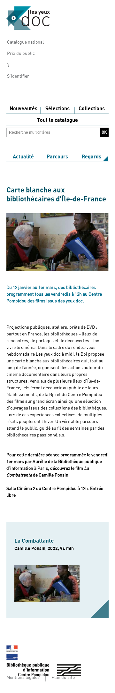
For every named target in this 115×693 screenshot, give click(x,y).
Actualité (23, 157)
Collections (92, 109)
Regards (91, 157)
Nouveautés (23, 109)
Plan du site (63, 677)
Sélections (57, 109)
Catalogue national (25, 42)
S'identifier (18, 76)
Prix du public (21, 53)
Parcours (57, 157)
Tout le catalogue (57, 120)
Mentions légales (23, 677)
